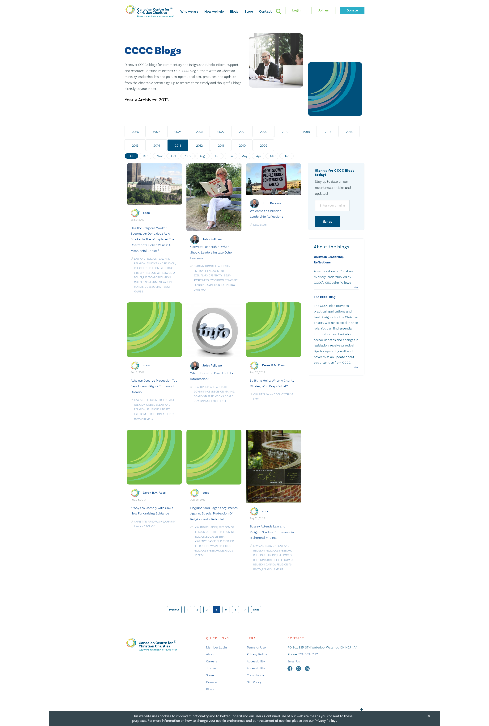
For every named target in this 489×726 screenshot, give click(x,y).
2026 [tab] (135, 132)
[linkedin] (307, 668)
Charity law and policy (268, 394)
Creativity (215, 275)
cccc (146, 213)
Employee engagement (209, 271)
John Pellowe (212, 239)
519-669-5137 (308, 654)
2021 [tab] (242, 132)
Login (296, 10)
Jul (216, 156)
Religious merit (272, 569)
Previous (174, 609)
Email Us (293, 661)
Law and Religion (145, 258)
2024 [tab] (178, 132)
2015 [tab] (135, 145)
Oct (173, 156)
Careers (211, 661)
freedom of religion (157, 277)
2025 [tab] (156, 132)
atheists (168, 414)
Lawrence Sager (205, 541)
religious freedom (146, 268)
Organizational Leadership (212, 266)
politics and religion (161, 263)
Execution (217, 280)
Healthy (199, 387)
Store (248, 11)
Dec (145, 156)
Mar (273, 156)
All (131, 156)
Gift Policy (254, 682)
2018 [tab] (306, 132)
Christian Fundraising (149, 521)
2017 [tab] (328, 132)
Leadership (260, 224)
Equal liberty (215, 536)
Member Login (216, 647)
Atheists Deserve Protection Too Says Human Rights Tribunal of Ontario (154, 386)
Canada (271, 564)
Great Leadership (216, 387)
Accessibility (256, 661)
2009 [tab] (263, 145)
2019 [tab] (285, 132)
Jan (287, 156)
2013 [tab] (178, 145)
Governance (202, 391)
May (244, 156)
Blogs (234, 11)
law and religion (220, 546)
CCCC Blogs (153, 51)
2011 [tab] (221, 145)
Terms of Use (256, 647)
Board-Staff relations (209, 396)
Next (256, 609)
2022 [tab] (220, 132)
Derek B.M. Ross (273, 365)
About (210, 654)
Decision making (223, 391)
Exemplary (201, 275)
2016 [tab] (349, 132)
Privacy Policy (257, 654)
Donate (211, 682)
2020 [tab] (263, 132)
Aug (202, 156)
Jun (230, 156)
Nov (160, 156)
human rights (143, 418)
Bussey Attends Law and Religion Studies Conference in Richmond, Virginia (272, 532)
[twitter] (299, 668)
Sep (188, 156)
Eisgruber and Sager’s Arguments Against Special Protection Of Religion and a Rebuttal (214, 513)
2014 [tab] (156, 145)
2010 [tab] (242, 145)
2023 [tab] (199, 132)
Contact (265, 11)
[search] (278, 11)
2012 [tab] (199, 145)
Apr (258, 156)
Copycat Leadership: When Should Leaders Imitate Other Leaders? (211, 252)
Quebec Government (148, 282)
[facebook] (290, 668)
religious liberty (158, 409)
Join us (211, 668)
